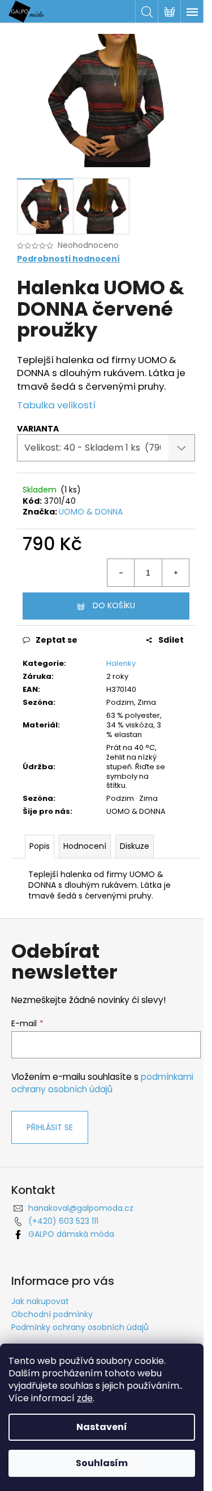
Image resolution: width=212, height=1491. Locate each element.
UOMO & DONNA (91, 511)
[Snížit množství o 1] (121, 572)
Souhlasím (102, 1463)
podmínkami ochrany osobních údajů (102, 1083)
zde (85, 1398)
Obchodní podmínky (52, 1314)
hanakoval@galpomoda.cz (80, 1208)
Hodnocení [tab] (84, 846)
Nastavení (101, 1426)
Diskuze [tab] (134, 846)
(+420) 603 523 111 (63, 1221)
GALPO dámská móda (71, 1234)
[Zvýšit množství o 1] (175, 572)
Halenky (121, 663)
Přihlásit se (50, 1127)
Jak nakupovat (40, 1301)
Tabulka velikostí (56, 405)
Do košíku (114, 605)
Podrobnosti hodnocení (68, 259)
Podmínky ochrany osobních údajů (80, 1327)
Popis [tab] (39, 846)
